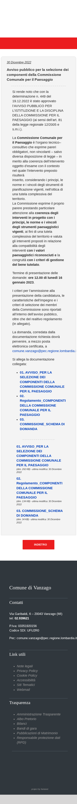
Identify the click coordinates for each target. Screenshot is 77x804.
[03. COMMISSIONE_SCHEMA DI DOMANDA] (11, 511)
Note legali (25, 666)
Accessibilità (26, 680)
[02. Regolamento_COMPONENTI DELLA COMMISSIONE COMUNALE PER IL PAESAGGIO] (11, 478)
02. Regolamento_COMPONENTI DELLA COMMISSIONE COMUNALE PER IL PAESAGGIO (43, 405)
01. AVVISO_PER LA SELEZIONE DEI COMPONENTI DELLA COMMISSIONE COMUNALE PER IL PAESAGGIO (42, 382)
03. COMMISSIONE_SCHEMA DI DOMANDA (42, 424)
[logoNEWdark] (38, 5)
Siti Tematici (26, 685)
